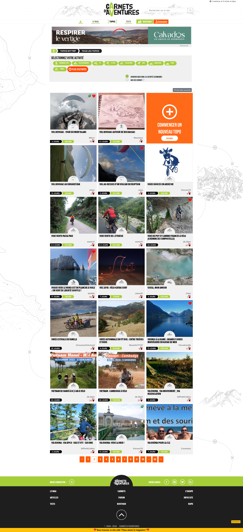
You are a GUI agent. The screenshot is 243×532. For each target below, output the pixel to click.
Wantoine (138, 138)
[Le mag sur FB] (165, 483)
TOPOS (112, 21)
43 (155, 459)
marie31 (91, 242)
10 (143, 459)
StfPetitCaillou (184, 397)
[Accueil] (80, 22)
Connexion (162, 22)
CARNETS (121, 491)
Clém (188, 293)
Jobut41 (139, 293)
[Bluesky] (181, 483)
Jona (140, 190)
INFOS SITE (188, 497)
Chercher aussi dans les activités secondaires (146, 77)
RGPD (190, 504)
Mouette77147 (136, 345)
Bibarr (92, 138)
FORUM (121, 497)
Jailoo (92, 190)
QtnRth (91, 293)
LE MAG (95, 21)
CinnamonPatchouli (85, 345)
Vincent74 (186, 190)
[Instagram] (173, 483)
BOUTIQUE (147, 22)
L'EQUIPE (189, 491)
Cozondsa (186, 448)
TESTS (128, 21)
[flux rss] (189, 483)
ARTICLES (54, 497)
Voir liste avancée (183, 90)
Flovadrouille (185, 345)
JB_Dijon (187, 242)
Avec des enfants (136, 80)
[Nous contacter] (70, 483)
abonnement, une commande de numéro (102, 530)
